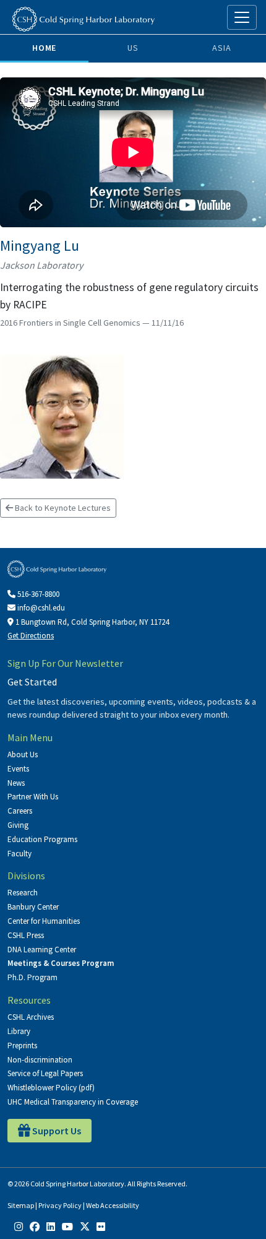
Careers (19, 811)
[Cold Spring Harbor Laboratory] (83, 19)
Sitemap (20, 1205)
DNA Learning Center (41, 949)
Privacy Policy (60, 1205)
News (16, 783)
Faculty (19, 853)
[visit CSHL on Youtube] (67, 1227)
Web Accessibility (112, 1205)
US (132, 47)
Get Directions (30, 635)
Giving (17, 825)
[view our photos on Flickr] (101, 1227)
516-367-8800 (37, 594)
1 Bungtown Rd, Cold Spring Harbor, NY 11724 (91, 622)
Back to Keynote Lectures (62, 507)
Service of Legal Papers (45, 1073)
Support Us (55, 1130)
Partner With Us (32, 796)
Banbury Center (33, 907)
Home (44, 47)
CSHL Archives (30, 1017)
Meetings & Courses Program (60, 963)
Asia (221, 47)
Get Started (32, 682)
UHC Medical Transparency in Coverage (72, 1102)
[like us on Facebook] (35, 1227)
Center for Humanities (43, 921)
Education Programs (42, 839)
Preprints (22, 1045)
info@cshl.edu (40, 607)
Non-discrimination (39, 1059)
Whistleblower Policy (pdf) (51, 1087)
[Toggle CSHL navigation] (242, 17)
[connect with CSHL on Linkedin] (50, 1227)
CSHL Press (25, 935)
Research (22, 892)
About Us (22, 754)
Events (18, 768)
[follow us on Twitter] (85, 1227)
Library (18, 1031)
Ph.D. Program (32, 977)
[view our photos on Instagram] (18, 1227)
